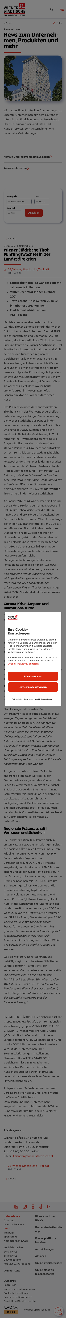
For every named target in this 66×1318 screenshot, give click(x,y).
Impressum (28, 699)
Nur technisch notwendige (33, 687)
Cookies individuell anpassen (23, 663)
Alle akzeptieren (33, 676)
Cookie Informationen (43, 699)
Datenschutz (17, 699)
